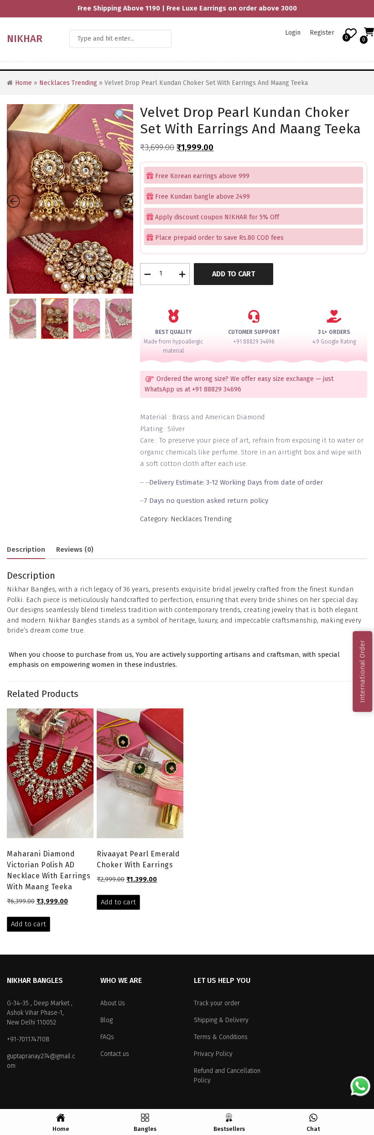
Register (322, 33)
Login (293, 33)
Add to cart (233, 273)
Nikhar (24, 38)
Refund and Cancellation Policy (227, 1075)
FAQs (107, 1037)
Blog (106, 1020)
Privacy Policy (213, 1054)
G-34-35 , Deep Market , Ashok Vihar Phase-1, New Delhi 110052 (40, 1012)
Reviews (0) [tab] (75, 549)
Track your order (217, 1003)
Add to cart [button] (28, 924)
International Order (362, 671)
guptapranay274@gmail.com (41, 1061)
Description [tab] (26, 549)
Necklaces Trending (68, 83)
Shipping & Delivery (221, 1020)
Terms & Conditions (221, 1037)
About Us (112, 1003)
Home (23, 83)
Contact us (114, 1054)
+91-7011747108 (28, 1039)
